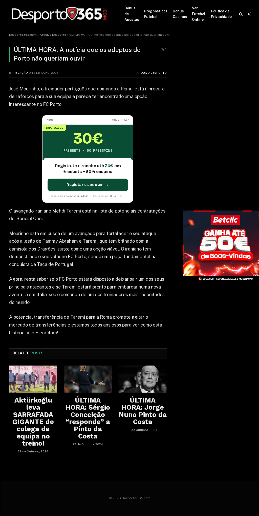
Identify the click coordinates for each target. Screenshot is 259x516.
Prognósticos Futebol (155, 14)
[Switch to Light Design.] (248, 14)
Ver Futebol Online (198, 14)
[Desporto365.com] (60, 14)
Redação (21, 72)
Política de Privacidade (221, 14)
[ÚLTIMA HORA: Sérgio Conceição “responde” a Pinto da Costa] (88, 379)
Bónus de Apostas (131, 14)
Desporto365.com (23, 34)
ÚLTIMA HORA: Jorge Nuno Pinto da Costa (142, 411)
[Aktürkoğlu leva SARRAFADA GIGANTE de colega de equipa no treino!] (33, 379)
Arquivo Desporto (53, 34)
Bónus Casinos (180, 14)
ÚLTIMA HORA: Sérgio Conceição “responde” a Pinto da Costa (88, 418)
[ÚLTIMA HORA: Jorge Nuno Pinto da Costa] (142, 379)
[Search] (241, 14)
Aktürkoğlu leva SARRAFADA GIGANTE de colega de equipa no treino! (33, 422)
